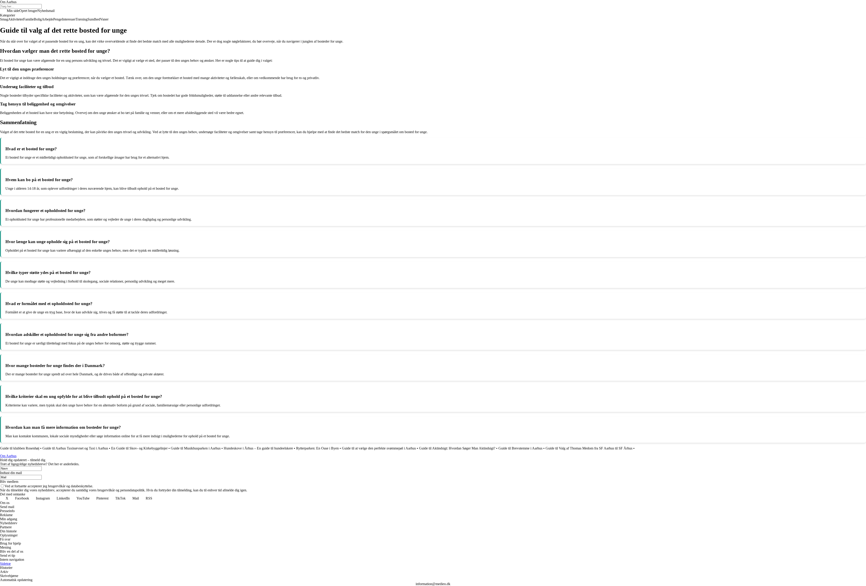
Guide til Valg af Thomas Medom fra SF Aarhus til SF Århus (589, 448)
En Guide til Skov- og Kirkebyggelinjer (139, 448)
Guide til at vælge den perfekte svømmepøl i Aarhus (379, 448)
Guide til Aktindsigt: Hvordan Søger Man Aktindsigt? (457, 448)
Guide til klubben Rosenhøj (19, 448)
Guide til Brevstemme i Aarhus (520, 448)
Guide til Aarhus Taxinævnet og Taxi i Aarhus (75, 448)
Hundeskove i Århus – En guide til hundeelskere (258, 448)
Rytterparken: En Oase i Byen (317, 448)
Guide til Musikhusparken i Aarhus (196, 448)
